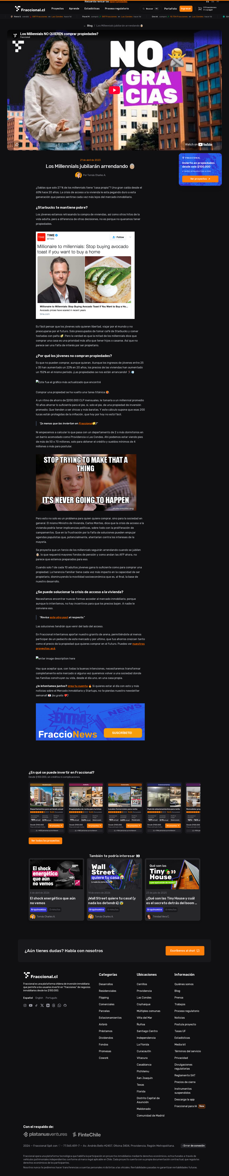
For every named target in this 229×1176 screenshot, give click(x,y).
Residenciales (107, 990)
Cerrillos (142, 984)
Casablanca (144, 1064)
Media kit (180, 1044)
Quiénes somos (184, 984)
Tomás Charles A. (96, 175)
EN (213, 2)
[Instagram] (25, 1005)
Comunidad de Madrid (150, 1115)
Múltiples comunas (148, 1011)
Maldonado (144, 1108)
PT (218, 2)
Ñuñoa (141, 1024)
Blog (90, 25)
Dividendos (106, 1037)
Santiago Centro (147, 1031)
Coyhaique (143, 1004)
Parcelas (104, 1011)
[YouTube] (30, 1005)
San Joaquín (145, 1078)
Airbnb (103, 1024)
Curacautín (144, 1051)
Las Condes (144, 997)
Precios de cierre (185, 1082)
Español (28, 998)
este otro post (59, 617)
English (39, 998)
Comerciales (106, 1004)
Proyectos (57, 8)
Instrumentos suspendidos (183, 1090)
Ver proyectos (198, 178)
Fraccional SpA (42, 1145)
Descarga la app (184, 1099)
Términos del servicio (188, 1051)
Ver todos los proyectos (45, 840)
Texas (140, 1084)
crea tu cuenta (78, 686)
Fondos (103, 1044)
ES (207, 2)
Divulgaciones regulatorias (183, 1066)
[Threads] (53, 1005)
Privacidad (181, 1058)
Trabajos (180, 1004)
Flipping (104, 997)
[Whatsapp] (59, 1005)
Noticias (180, 1017)
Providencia (144, 990)
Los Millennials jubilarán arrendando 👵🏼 (119, 25)
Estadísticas (92, 8)
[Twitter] (42, 1005)
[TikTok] (36, 1005)
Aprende (74, 8)
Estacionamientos (110, 1017)
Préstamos (105, 1031)
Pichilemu (143, 1071)
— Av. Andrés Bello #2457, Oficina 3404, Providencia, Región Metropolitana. (127, 1145)
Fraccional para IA (189, 1106)
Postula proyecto (185, 1024)
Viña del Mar (144, 1017)
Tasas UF (180, 1031)
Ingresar (186, 8)
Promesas (105, 1051)
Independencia (146, 1037)
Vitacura (142, 1058)
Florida (141, 1091)
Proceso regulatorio (117, 8)
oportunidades (118, 1)
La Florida (143, 1044)
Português (51, 998)
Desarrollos (106, 984)
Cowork (103, 1058)
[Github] (65, 1005)
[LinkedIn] (48, 1005)
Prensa (179, 997)
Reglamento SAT (185, 1075)
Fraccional (85, 423)
